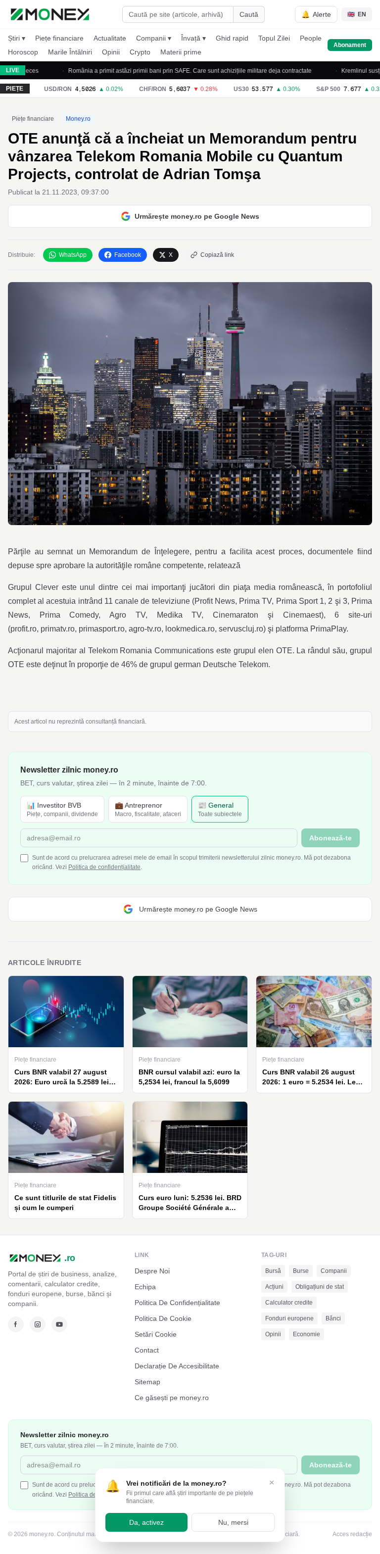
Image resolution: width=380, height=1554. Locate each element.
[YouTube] (59, 1324)
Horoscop (23, 52)
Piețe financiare (59, 38)
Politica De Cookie (163, 1318)
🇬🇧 (356, 14)
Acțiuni (274, 1286)
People (311, 38)
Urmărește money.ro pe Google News (197, 216)
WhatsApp (73, 254)
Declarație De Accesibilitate (177, 1366)
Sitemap (147, 1382)
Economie (306, 1334)
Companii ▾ (153, 38)
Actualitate (110, 38)
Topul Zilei (274, 38)
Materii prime (180, 52)
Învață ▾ (193, 38)
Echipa (145, 1287)
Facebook (127, 254)
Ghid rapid (232, 38)
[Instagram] (38, 1324)
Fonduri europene (289, 1318)
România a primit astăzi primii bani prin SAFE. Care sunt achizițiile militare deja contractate (169, 70)
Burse (301, 1270)
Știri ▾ (16, 38)
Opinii (111, 52)
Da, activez (146, 1522)
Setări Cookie (156, 1334)
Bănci (333, 1318)
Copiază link (217, 254)
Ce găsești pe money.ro (172, 1398)
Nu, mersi (233, 1522)
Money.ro (78, 118)
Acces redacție (352, 1534)
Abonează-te (330, 838)
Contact (147, 1350)
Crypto (140, 52)
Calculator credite (289, 1302)
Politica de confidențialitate (104, 867)
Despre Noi (152, 1271)
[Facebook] (16, 1324)
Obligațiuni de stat (319, 1286)
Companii (334, 1270)
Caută (248, 14)
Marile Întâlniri (70, 52)
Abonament (349, 45)
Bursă (273, 1270)
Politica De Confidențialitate (177, 1303)
